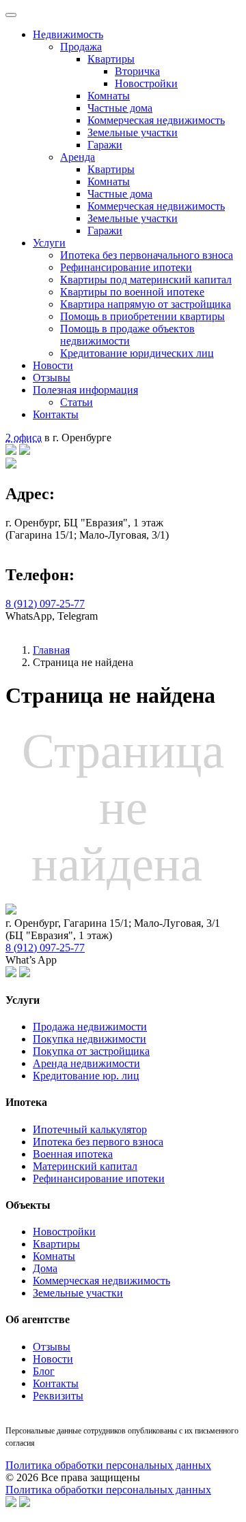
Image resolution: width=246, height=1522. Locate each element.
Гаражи (104, 144)
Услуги (49, 243)
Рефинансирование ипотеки (126, 267)
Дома (45, 1268)
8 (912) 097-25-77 (45, 603)
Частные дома (119, 108)
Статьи (76, 402)
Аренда (77, 157)
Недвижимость (68, 34)
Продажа (81, 46)
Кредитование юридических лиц (137, 353)
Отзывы (51, 377)
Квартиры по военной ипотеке (132, 292)
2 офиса (23, 437)
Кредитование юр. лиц (86, 1075)
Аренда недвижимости (86, 1063)
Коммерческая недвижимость (156, 120)
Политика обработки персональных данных (108, 1465)
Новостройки (146, 83)
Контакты (56, 414)
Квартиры (111, 59)
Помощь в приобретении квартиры (142, 316)
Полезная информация (85, 390)
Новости (53, 365)
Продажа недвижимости (90, 1026)
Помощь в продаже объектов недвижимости (127, 335)
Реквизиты (58, 1395)
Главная (51, 650)
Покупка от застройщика (91, 1051)
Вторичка (137, 71)
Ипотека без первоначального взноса (146, 255)
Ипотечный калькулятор (90, 1129)
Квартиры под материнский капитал (146, 279)
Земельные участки (132, 132)
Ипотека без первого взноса (98, 1141)
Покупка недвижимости (89, 1039)
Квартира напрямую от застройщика (145, 304)
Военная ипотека (73, 1154)
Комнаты (108, 95)
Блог (44, 1371)
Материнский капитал (85, 1166)
